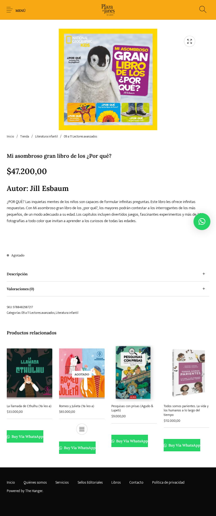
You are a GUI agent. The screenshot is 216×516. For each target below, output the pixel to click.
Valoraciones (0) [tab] (20, 289)
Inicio (10, 136)
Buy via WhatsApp (27, 436)
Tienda (24, 136)
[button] (202, 221)
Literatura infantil (46, 136)
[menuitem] (10, 482)
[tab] (108, 274)
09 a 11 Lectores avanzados (80, 136)
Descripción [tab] (17, 274)
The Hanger (33, 491)
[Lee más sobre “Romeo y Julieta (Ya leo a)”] (81, 429)
